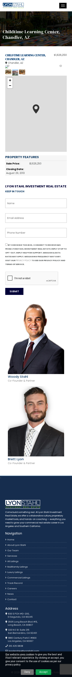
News (10, 594)
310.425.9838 (15, 646)
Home (10, 539)
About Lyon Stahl (16, 545)
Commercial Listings (18, 577)
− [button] (10, 85)
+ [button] (10, 80)
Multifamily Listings (17, 566)
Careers (12, 588)
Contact (11, 599)
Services (12, 556)
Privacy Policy (23, 260)
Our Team (13, 550)
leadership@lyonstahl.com (23, 650)
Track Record (15, 583)
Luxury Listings (15, 572)
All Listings (13, 561)
